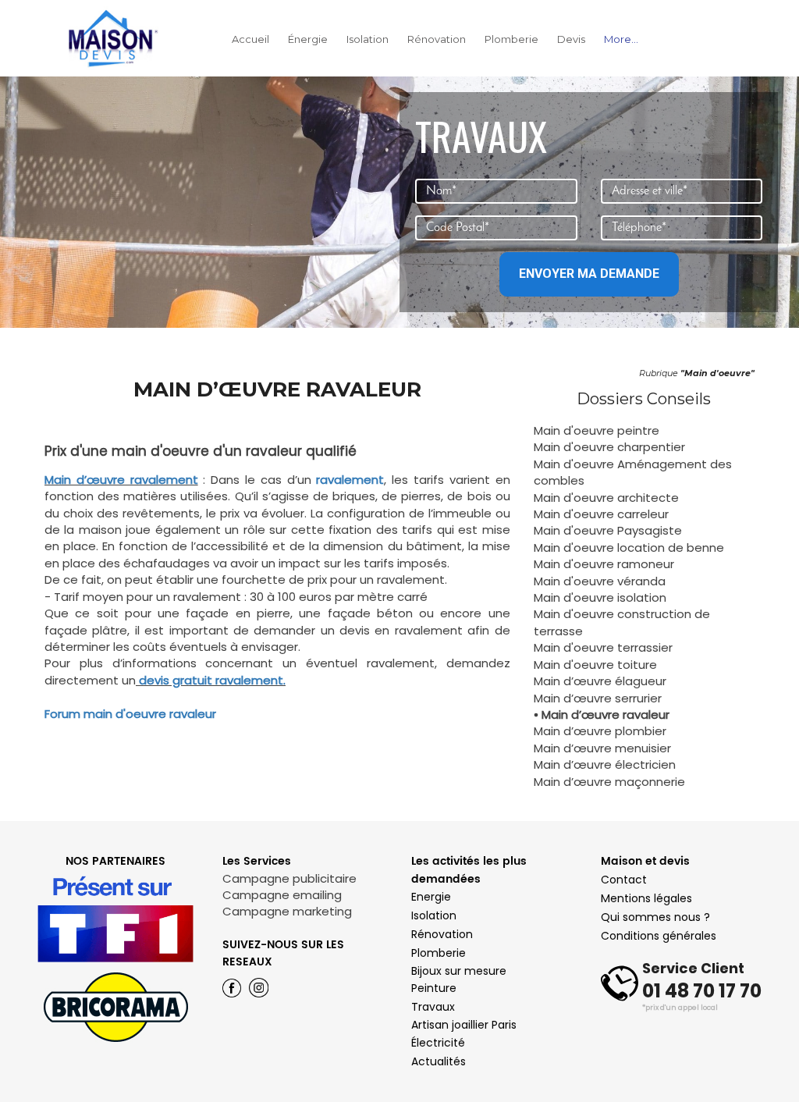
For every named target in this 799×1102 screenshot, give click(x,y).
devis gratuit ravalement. (211, 680)
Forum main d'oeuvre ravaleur (130, 714)
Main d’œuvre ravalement (121, 479)
